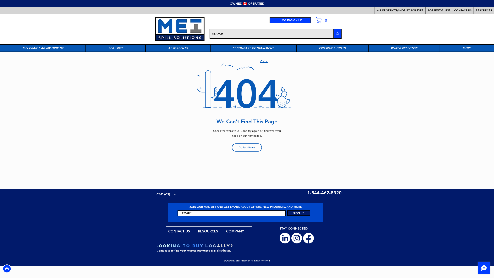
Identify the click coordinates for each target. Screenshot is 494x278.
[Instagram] (296, 238)
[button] (438, 10)
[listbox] (166, 194)
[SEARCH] (337, 33)
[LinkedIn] (285, 238)
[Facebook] (308, 238)
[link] (323, 20)
